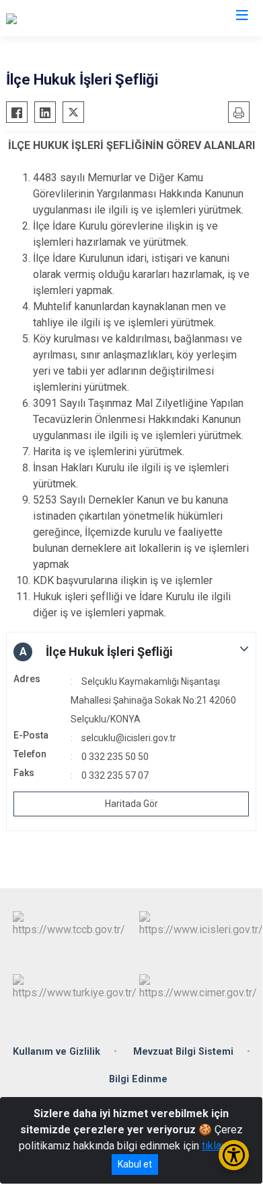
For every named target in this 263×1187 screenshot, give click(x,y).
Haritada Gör (131, 803)
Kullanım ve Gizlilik (56, 1051)
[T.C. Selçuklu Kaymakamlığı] (69, 18)
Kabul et (135, 1164)
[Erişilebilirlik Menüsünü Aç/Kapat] (234, 1155)
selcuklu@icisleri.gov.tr (128, 737)
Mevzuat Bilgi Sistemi (183, 1051)
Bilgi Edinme (138, 1079)
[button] (131, 652)
